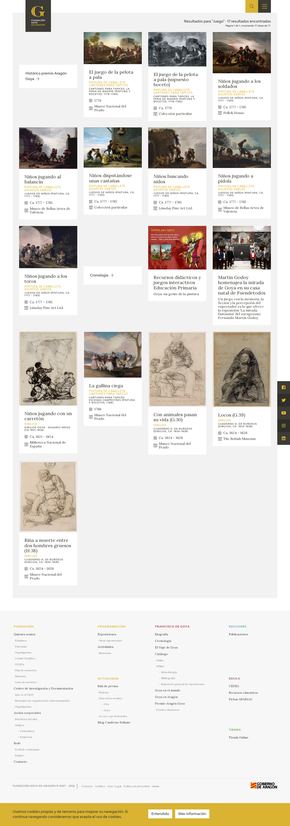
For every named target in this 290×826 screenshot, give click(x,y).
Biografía (161, 634)
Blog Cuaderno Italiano (114, 722)
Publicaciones (238, 634)
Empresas (26, 737)
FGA (106, 704)
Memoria (20, 676)
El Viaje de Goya (166, 647)
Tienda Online (238, 737)
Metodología (169, 672)
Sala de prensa (108, 686)
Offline (160, 666)
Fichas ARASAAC (241, 699)
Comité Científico (25, 658)
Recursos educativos (243, 693)
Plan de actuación (26, 670)
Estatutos (21, 640)
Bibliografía (168, 678)
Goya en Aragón (166, 697)
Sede (17, 743)
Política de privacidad (136, 786)
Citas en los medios (110, 698)
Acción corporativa (27, 713)
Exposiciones (107, 634)
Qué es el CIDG (24, 694)
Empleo (19, 755)
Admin (155, 786)
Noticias (104, 692)
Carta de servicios (26, 682)
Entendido (160, 814)
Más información (192, 814)
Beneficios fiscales (26, 719)
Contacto (20, 762)
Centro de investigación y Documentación (43, 688)
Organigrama (23, 652)
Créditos (100, 786)
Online (160, 660)
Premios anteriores (167, 709)
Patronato (21, 646)
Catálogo (161, 654)
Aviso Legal (114, 786)
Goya (107, 710)
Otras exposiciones (110, 640)
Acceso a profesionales (113, 716)
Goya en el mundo (167, 690)
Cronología (163, 641)
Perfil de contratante (27, 749)
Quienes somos (24, 634)
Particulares (27, 731)
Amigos (19, 725)
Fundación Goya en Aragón (34, 786)
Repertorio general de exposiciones (182, 684)
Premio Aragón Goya (170, 703)
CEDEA (19, 664)
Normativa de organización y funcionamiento (42, 700)
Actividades (106, 647)
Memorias (105, 653)
